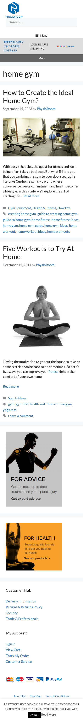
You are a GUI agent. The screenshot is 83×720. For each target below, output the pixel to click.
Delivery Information (21, 601)
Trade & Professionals (22, 619)
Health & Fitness (44, 208)
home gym (10, 225)
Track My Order (17, 656)
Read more (31, 196)
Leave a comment (20, 416)
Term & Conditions (57, 696)
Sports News (17, 398)
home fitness (41, 220)
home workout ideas (31, 231)
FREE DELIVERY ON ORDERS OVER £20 (13, 46)
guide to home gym (16, 220)
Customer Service (19, 662)
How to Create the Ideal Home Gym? (38, 96)
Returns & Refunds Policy (24, 607)
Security (12, 613)
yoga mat (10, 410)
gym (11, 404)
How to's (64, 208)
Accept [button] (34, 714)
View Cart (13, 650)
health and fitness (42, 404)
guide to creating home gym (57, 214)
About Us (19, 696)
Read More (48, 714)
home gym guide (31, 225)
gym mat (22, 404)
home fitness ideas (65, 220)
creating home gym (22, 214)
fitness (53, 372)
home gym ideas (56, 225)
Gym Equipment (19, 208)
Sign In (10, 644)
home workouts (58, 231)
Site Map (35, 696)
